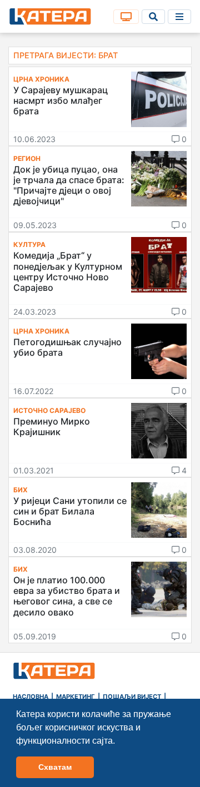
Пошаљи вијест (132, 696)
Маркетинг (75, 696)
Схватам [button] (55, 767)
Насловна (30, 696)
